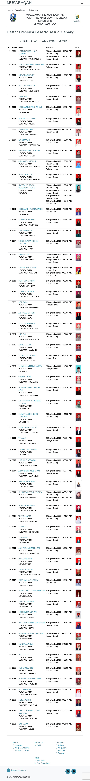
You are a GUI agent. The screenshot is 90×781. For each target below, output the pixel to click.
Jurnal (10, 10)
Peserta (61, 753)
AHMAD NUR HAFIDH (26, 129)
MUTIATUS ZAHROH (26, 668)
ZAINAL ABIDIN (24, 700)
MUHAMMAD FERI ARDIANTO (30, 366)
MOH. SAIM (22, 302)
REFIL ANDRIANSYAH (26, 323)
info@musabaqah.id (18, 770)
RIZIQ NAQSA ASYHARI (27, 612)
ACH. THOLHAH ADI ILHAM (29, 548)
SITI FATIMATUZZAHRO (27, 268)
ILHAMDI (22, 527)
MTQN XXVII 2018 (22, 748)
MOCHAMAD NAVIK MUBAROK (30, 209)
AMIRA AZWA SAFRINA (27, 450)
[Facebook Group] (68, 771)
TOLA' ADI (22, 438)
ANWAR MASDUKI (25, 569)
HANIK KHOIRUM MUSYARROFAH (31, 623)
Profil (39, 745)
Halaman (38, 742)
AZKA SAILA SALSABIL (27, 355)
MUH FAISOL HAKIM (26, 281)
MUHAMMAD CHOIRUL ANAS (29, 679)
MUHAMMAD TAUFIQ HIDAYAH (30, 633)
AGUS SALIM (23, 254)
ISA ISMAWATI (24, 140)
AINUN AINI (22, 537)
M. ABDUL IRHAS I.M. (26, 505)
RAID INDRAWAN (25, 230)
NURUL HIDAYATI (25, 559)
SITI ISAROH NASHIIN (27, 161)
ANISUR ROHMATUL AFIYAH (29, 471)
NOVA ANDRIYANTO (26, 174)
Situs (36, 758)
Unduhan (60, 742)
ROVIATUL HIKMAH (26, 601)
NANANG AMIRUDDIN (26, 481)
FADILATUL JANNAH (26, 220)
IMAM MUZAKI (24, 655)
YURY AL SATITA (24, 516)
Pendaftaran (20, 10)
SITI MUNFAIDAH (25, 377)
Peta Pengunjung (43, 763)
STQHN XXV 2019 (22, 750)
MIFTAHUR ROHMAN (26, 86)
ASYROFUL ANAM (25, 345)
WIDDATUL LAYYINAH (26, 119)
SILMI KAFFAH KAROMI (27, 427)
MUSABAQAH (19, 2)
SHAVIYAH (22, 96)
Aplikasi (61, 745)
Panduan (61, 750)
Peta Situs (41, 760)
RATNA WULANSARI (26, 644)
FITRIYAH (22, 334)
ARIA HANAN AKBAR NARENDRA (31, 64)
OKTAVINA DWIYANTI (26, 75)
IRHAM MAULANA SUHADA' (29, 151)
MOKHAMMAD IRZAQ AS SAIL (30, 107)
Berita (15, 742)
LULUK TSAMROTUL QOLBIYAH (30, 492)
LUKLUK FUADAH (25, 689)
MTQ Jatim (62, 748)
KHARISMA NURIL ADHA (28, 580)
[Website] (74, 771)
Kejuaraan (33, 10)
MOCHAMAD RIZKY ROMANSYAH (31, 591)
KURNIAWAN (23, 724)
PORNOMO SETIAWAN (27, 460)
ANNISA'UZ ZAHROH (26, 313)
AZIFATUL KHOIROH (26, 292)
